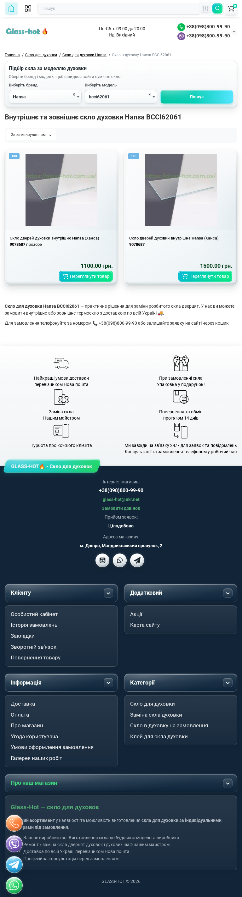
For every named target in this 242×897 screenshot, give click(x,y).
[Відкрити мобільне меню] (28, 8)
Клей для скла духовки (159, 736)
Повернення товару (35, 657)
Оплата (20, 715)
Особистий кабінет (34, 614)
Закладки (23, 636)
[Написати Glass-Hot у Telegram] (137, 560)
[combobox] (45, 97)
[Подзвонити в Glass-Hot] (14, 823)
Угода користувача (34, 736)
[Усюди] (205, 8)
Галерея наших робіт (36, 758)
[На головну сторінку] (11, 8)
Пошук (197, 96)
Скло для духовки (152, 704)
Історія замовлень (34, 625)
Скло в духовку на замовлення (169, 725)
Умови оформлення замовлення (52, 747)
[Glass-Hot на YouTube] (102, 560)
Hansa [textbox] (19, 96)
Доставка (23, 704)
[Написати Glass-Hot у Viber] (120, 560)
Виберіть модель (101, 85)
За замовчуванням (29, 135)
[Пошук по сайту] (217, 8)
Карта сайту (145, 625)
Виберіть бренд (23, 85)
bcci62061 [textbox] (99, 96)
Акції (136, 614)
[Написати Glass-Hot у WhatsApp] (14, 885)
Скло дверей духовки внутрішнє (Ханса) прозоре (54, 241)
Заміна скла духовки (156, 715)
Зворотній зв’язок (33, 647)
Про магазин (27, 725)
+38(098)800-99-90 (207, 27)
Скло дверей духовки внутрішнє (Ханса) (174, 241)
